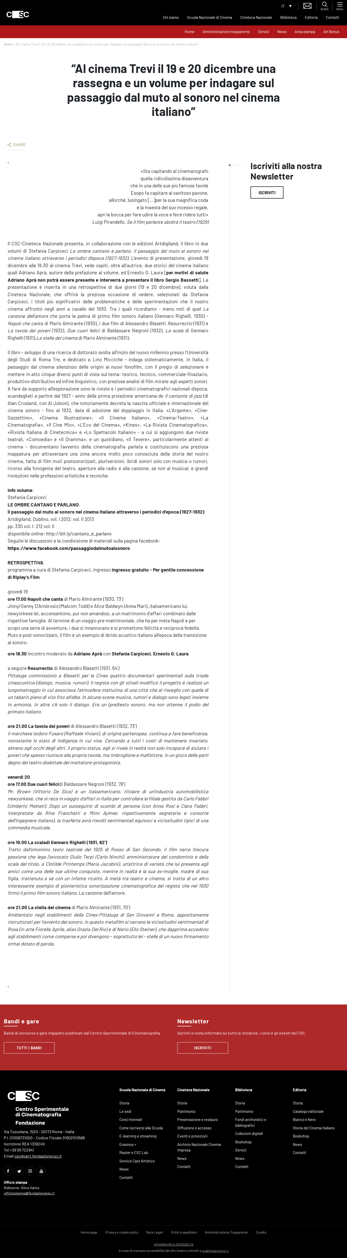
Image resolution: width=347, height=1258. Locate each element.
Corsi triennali (130, 1119)
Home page (89, 1232)
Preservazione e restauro (197, 1119)
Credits (261, 1232)
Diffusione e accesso (194, 1128)
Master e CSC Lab (133, 1152)
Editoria (311, 17)
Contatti (332, 17)
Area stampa (305, 31)
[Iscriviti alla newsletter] (307, 5)
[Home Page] (18, 14)
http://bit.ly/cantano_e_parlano (79, 533)
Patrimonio (186, 1111)
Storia (124, 1103)
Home (189, 31)
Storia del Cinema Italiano (314, 1128)
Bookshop (243, 1142)
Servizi (263, 31)
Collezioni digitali (249, 1133)
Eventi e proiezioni (192, 1136)
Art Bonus (331, 31)
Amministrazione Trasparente (226, 1232)
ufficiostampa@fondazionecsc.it (29, 1193)
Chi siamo (171, 17)
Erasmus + (127, 1144)
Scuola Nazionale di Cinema (209, 17)
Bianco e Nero (304, 1119)
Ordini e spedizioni (184, 1232)
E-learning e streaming (137, 1136)
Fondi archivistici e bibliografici (250, 1122)
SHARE (19, 144)
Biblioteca (288, 17)
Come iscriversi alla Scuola (141, 1128)
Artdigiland (166, 243)
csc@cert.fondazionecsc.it (38, 1156)
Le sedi (125, 1111)
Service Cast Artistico (137, 1161)
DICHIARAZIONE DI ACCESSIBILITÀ (173, 1244)
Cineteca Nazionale (256, 17)
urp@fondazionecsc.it (215, 1250)
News (282, 31)
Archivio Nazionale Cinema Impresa (199, 1147)
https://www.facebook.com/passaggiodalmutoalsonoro (69, 548)
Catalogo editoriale (308, 1111)
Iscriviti (267, 192)
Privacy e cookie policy (121, 1232)
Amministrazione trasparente (226, 31)
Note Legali (154, 1232)
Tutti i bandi (29, 1048)
